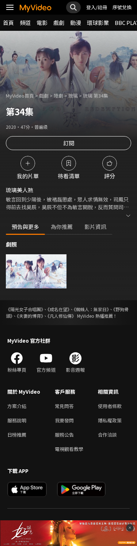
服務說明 (16, 420)
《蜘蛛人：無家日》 (91, 309)
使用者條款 (110, 406)
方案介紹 (16, 406)
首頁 (8, 22)
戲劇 (58, 22)
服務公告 (64, 434)
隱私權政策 (110, 420)
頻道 (25, 22)
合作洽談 (107, 434)
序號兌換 (122, 7)
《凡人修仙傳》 (61, 316)
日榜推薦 (16, 434)
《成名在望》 (58, 309)
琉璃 (73, 95)
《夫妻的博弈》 (30, 316)
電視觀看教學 (69, 448)
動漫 (75, 22)
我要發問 (64, 420)
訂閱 (68, 143)
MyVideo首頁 (20, 95)
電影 (42, 22)
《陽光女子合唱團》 (24, 309)
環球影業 (98, 22)
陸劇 (58, 95)
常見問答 (64, 406)
